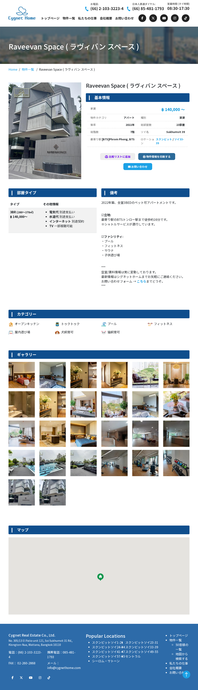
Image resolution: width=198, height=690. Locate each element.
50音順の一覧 (182, 647)
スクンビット (164, 139)
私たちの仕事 (87, 18)
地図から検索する (182, 656)
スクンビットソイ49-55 (141, 651)
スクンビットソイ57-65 (108, 656)
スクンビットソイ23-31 (141, 642)
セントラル (133, 656)
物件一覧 (69, 18)
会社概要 (106, 18)
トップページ (50, 18)
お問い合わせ (124, 18)
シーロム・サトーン (106, 661)
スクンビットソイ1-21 (107, 642)
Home (13, 69)
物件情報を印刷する (158, 156)
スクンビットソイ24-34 (108, 647)
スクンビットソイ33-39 (141, 647)
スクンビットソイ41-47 (108, 651)
